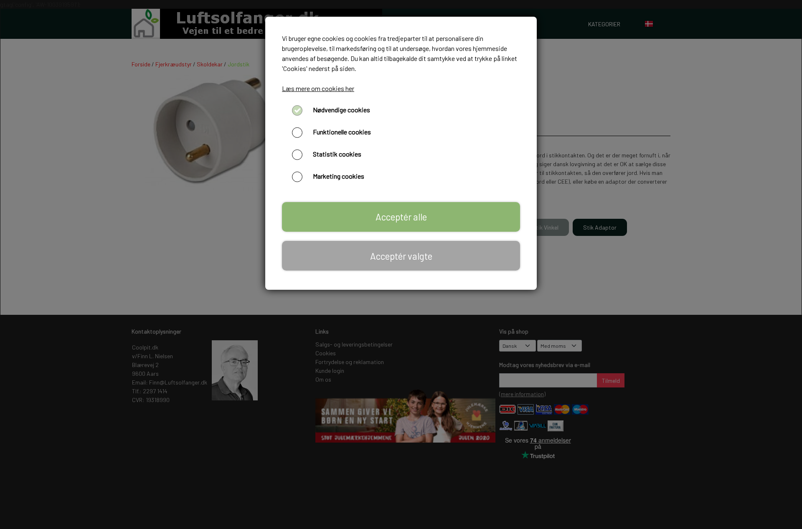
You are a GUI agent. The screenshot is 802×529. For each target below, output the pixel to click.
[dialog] (401, 264)
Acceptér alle (401, 216)
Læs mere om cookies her (318, 88)
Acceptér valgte (401, 256)
